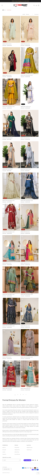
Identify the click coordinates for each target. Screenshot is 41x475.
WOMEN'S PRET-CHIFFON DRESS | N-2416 (8, 200)
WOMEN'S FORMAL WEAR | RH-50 (7, 388)
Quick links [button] (29, 445)
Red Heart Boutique (7, 472)
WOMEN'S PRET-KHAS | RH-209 (25, 325)
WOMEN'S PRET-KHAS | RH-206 (25, 263)
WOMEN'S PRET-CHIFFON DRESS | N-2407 (27, 357)
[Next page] (26, 394)
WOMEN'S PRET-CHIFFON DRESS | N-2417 (27, 75)
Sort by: (24, 14)
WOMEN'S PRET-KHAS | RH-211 (6, 263)
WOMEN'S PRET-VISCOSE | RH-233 (26, 169)
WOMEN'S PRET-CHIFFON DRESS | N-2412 (8, 294)
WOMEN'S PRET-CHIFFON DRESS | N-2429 (27, 200)
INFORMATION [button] (5, 445)
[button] (2, 5)
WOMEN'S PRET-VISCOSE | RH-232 (7, 169)
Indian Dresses (29, 449)
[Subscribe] (19, 460)
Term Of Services (17, 454)
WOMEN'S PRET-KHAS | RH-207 (6, 357)
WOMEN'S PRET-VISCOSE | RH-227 (26, 106)
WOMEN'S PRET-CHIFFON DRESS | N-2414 (27, 294)
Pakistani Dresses (29, 447)
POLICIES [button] (16, 445)
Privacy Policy (17, 447)
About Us (4, 447)
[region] (20, 1)
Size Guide (4, 449)
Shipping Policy (17, 449)
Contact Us (4, 454)
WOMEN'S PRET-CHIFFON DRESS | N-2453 (8, 106)
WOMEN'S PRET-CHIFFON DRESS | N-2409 (8, 325)
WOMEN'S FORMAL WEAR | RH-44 (25, 388)
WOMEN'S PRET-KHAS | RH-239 (6, 75)
